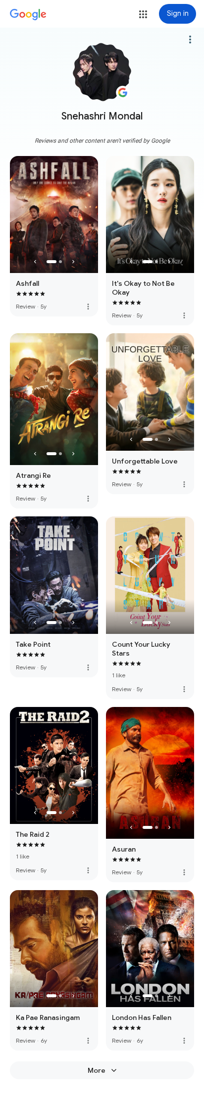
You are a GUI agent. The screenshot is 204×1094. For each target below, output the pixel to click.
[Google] (28, 15)
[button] (143, 14)
